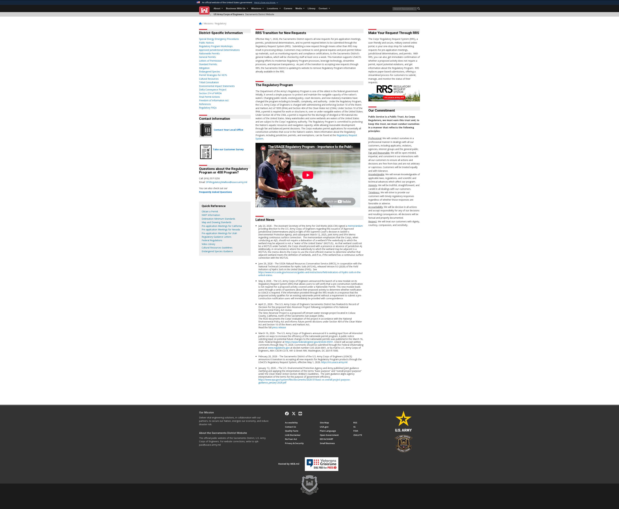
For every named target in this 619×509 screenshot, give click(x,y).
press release (279, 327)
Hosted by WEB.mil (288, 463)
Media (299, 8)
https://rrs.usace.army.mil (334, 362)
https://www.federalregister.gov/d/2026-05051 (309, 341)
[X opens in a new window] (294, 413)
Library (311, 8)
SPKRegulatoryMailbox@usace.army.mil (226, 182)
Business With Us (236, 8)
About (217, 8)
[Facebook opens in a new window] (287, 413)
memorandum (355, 225)
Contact (323, 8)
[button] (266, 2)
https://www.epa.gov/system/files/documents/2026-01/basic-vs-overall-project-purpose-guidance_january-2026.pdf (304, 381)
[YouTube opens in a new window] (300, 413)
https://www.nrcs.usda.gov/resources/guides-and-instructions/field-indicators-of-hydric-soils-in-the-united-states (309, 274)
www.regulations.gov (279, 347)
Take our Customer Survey (228, 149)
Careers (288, 8)
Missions (256, 8)
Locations (273, 8)
